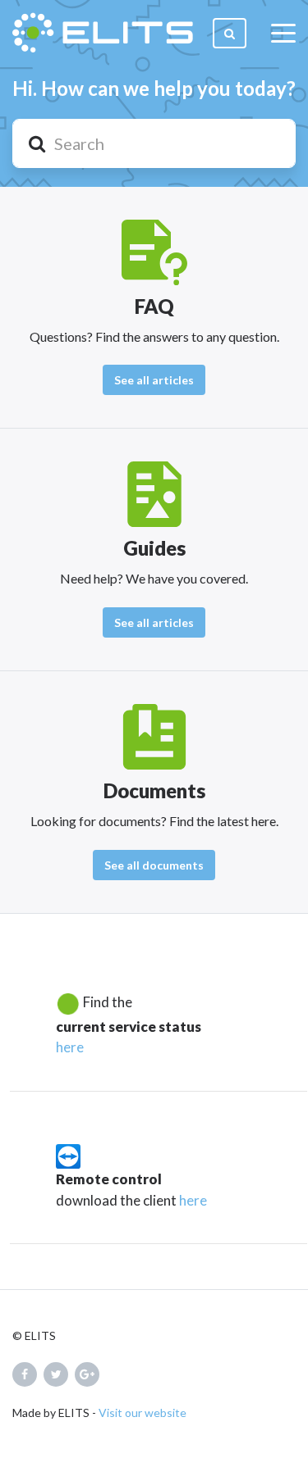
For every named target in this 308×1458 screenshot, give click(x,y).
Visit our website (142, 1412)
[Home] (102, 32)
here (70, 1047)
